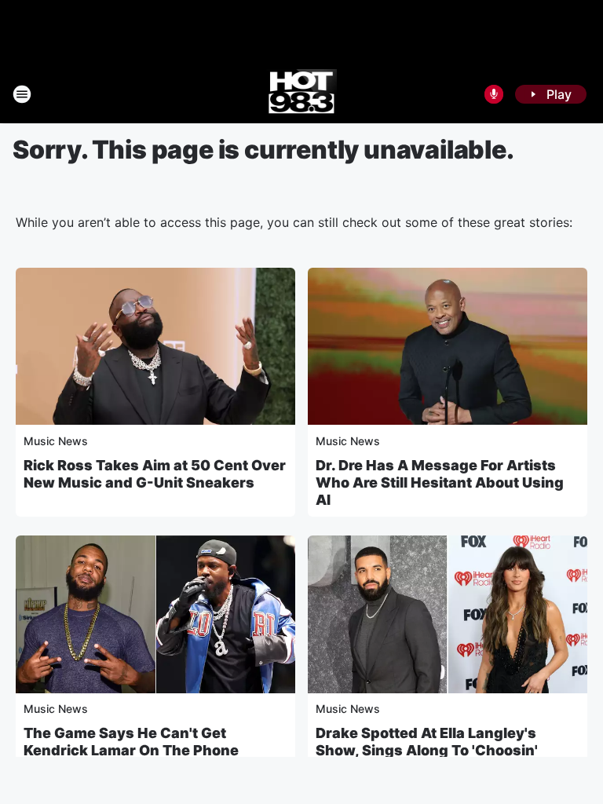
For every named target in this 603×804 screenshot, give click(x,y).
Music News (56, 441)
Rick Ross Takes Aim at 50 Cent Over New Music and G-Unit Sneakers (155, 474)
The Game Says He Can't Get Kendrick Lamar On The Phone (131, 741)
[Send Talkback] (493, 94)
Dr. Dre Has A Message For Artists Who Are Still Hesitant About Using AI (440, 482)
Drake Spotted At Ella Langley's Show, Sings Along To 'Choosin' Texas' (427, 750)
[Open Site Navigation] (22, 94)
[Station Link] (302, 94)
